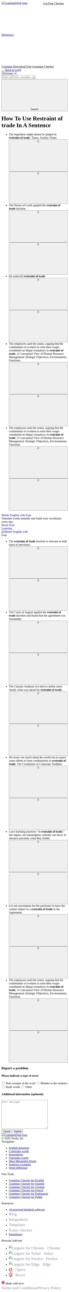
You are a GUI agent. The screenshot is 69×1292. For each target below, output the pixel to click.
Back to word (13, 69)
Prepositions (16, 1154)
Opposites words (18, 1157)
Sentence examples (20, 1164)
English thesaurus (19, 1147)
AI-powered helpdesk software (27, 1209)
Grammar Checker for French (26, 1190)
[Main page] (14, 3)
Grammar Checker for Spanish (26, 1183)
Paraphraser (15, 1234)
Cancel (6, 1131)
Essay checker (20, 1230)
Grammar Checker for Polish (25, 1197)
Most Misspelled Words (22, 1161)
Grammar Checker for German (27, 1187)
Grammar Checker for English (26, 1180)
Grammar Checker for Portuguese (28, 1193)
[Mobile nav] (2, 70)
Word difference (18, 1167)
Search (34, 109)
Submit (18, 1131)
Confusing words (19, 1151)
